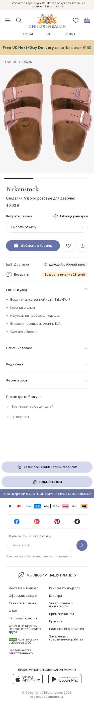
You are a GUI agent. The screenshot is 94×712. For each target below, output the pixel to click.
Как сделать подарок (64, 588)
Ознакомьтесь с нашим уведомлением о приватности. (40, 556)
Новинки (26, 34)
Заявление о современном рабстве (66, 637)
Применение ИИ (61, 614)
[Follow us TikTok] (77, 523)
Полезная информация (66, 629)
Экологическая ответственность (21, 651)
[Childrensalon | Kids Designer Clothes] (47, 18)
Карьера (55, 596)
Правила (55, 621)
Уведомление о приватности (61, 604)
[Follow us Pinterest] (57, 523)
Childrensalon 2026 (56, 692)
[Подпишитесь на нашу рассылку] (81, 545)
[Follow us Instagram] (37, 523)
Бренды (69, 34)
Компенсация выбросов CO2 (23, 641)
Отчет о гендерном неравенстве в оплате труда (25, 629)
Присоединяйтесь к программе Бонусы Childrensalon (47, 494)
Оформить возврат (23, 596)
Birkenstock (22, 189)
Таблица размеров (23, 618)
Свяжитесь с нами (22, 603)
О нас (13, 611)
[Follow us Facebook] (17, 523)
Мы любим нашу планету (51, 575)
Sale (49, 34)
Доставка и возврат (23, 588)
